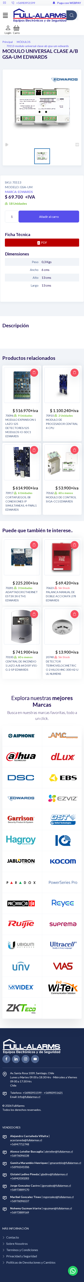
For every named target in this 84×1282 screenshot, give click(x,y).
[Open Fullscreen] (77, 144)
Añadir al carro (49, 216)
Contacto (12, 1237)
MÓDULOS (23, 41)
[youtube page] (35, 1059)
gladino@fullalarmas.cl (54, 1174)
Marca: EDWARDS (19, 192)
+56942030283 (19, 1178)
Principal (7, 41)
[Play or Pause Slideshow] (6, 144)
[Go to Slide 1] (42, 156)
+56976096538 (19, 1155)
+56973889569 (19, 1212)
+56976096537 (19, 1201)
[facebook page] (6, 1059)
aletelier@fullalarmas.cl (59, 1151)
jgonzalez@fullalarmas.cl (56, 1185)
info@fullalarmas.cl (29, 1096)
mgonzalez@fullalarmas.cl (58, 1197)
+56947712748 (19, 1144)
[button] (16, 30)
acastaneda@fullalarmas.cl (26, 1140)
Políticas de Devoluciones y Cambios (30, 1262)
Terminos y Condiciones (22, 1250)
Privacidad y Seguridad (21, 1256)
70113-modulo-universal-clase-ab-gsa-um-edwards (37, 46)
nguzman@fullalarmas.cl (57, 1208)
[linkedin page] (16, 1059)
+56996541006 (19, 1167)
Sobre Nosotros (17, 1243)
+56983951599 (25, 3)
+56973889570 (19, 1189)
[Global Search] (71, 15)
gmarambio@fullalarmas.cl (65, 1162)
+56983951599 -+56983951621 (43, 1092)
